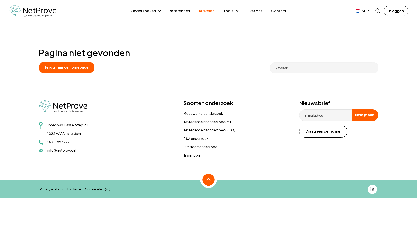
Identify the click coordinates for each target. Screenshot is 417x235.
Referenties (179, 10)
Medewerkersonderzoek (203, 113)
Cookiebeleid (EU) (97, 189)
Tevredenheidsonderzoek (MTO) (209, 121)
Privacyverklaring (52, 189)
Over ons (254, 10)
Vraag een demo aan (323, 131)
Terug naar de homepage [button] (67, 67)
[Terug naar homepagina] (32, 11)
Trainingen (191, 155)
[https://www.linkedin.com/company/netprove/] (372, 189)
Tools (228, 10)
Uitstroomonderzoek (200, 146)
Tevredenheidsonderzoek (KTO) (209, 130)
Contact (278, 10)
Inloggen (396, 10)
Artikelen (207, 10)
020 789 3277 (58, 141)
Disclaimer (74, 189)
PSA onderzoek (195, 138)
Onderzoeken (143, 10)
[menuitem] (363, 11)
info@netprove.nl (61, 150)
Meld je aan (364, 114)
